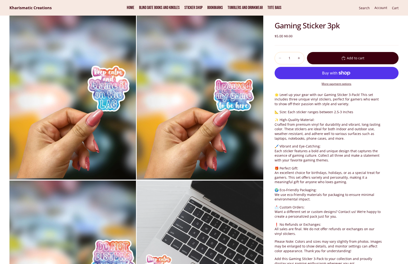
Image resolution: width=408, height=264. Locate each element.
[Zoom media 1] (72, 98)
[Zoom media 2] (200, 98)
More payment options (336, 84)
